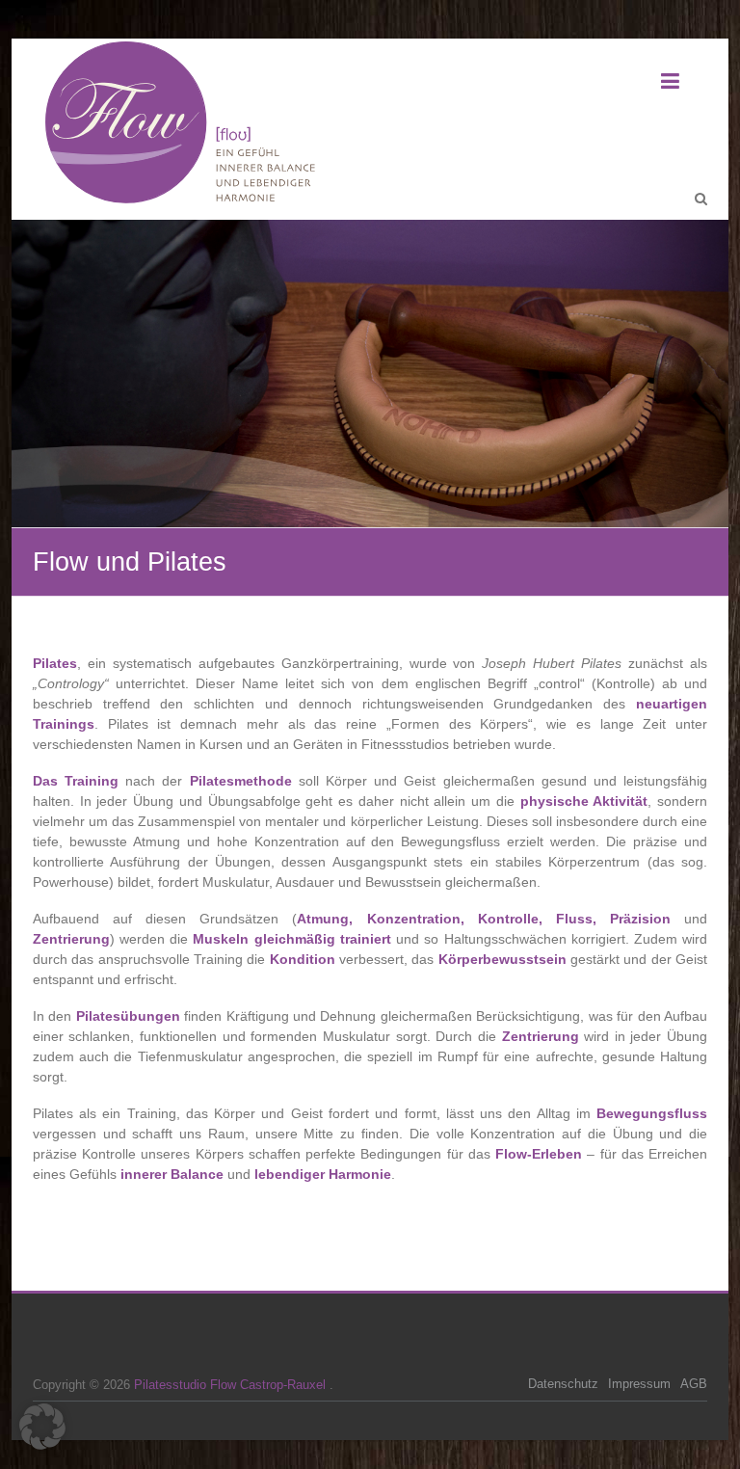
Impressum (639, 1383)
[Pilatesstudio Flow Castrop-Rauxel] (187, 124)
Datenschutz (563, 1383)
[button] (42, 1426)
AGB (693, 1383)
